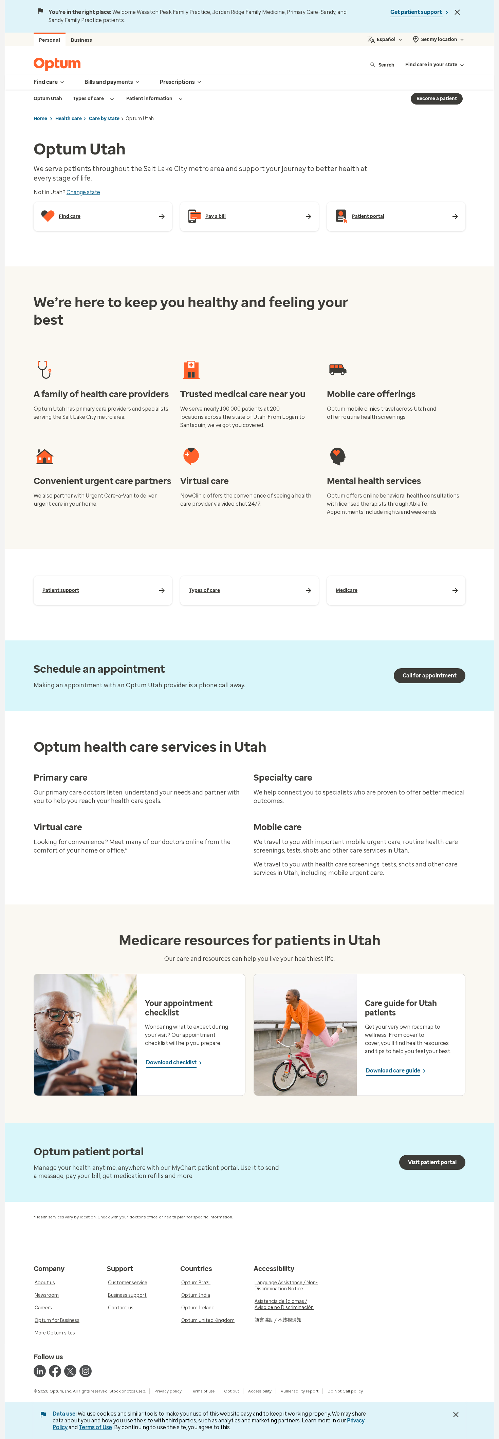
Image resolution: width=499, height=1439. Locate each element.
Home (40, 119)
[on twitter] (70, 1371)
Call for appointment (430, 675)
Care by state (104, 119)
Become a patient (437, 98)
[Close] (457, 12)
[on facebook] (55, 1371)
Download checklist (171, 1062)
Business (81, 40)
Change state (83, 192)
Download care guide (393, 1070)
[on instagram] (85, 1371)
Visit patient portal (432, 1162)
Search (386, 64)
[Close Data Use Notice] (456, 1414)
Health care (68, 119)
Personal (49, 40)
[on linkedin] (40, 1371)
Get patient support (416, 12)
